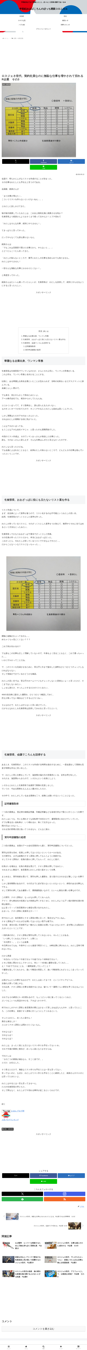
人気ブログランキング (10, 1120)
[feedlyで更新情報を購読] (22, 1199)
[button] (80, 697)
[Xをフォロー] (22, 1194)
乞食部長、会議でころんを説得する (36, 343)
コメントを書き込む (43, 1328)
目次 (40, 331)
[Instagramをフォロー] (64, 1194)
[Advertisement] (43, 56)
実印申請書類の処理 (33, 350)
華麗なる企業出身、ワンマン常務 (36, 336)
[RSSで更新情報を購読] (64, 1199)
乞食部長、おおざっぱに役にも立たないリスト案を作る (44, 339)
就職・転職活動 (8, 1129)
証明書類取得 (30, 346)
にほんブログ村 (17, 1111)
